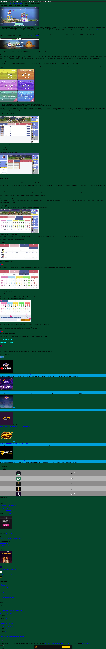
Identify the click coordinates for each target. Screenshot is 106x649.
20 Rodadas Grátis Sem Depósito (4, 544)
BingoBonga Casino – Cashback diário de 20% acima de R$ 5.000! (8, 623)
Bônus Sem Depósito (5, 1)
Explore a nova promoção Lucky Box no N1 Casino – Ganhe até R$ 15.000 (15, 374)
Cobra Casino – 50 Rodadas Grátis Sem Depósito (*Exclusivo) (7, 597)
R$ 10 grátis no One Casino (98, 29)
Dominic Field (8, 533)
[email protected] (4, 355)
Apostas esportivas (45, 1)
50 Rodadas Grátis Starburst (4, 547)
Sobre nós (49, 1)
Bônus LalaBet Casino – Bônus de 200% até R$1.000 (6, 613)
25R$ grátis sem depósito (3, 584)
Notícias (20, 3)
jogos (10, 1)
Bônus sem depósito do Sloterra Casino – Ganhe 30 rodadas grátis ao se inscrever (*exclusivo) (11, 610)
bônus (1, 1)
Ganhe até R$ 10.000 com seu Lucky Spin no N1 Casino (11, 409)
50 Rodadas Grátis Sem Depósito (4, 546)
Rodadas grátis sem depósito (16, 1)
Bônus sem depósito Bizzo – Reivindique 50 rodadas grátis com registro (15, 426)
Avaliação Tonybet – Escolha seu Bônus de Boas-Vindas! (6, 574)
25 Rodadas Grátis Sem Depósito (4, 545)
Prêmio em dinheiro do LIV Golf (4, 508)
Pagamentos (34, 1)
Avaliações (30, 1)
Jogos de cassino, (17, 3)
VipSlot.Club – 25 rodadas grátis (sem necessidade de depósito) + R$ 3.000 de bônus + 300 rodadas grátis (12, 636)
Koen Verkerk (8, 513)
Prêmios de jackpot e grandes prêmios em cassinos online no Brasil (14, 443)
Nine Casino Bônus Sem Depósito (4, 587)
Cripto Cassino (39, 1)
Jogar (71, 473)
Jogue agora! (1, 264)
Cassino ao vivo (26, 1)
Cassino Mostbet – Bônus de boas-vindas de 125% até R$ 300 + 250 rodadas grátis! (9, 600)
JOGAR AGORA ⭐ (66, 647)
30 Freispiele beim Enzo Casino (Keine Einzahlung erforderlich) (13, 460)
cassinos (21, 1)
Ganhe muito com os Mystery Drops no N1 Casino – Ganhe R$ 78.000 (14, 391)
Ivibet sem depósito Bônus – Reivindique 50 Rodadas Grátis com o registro (8, 626)
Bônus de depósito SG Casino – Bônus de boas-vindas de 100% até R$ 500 (8, 569)
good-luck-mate (2, 0)
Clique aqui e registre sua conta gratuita (34, 35)
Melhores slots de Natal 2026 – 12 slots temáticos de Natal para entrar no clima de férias (10, 538)
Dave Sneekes (12, 3)
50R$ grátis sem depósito (3, 585)
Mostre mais (1, 639)
